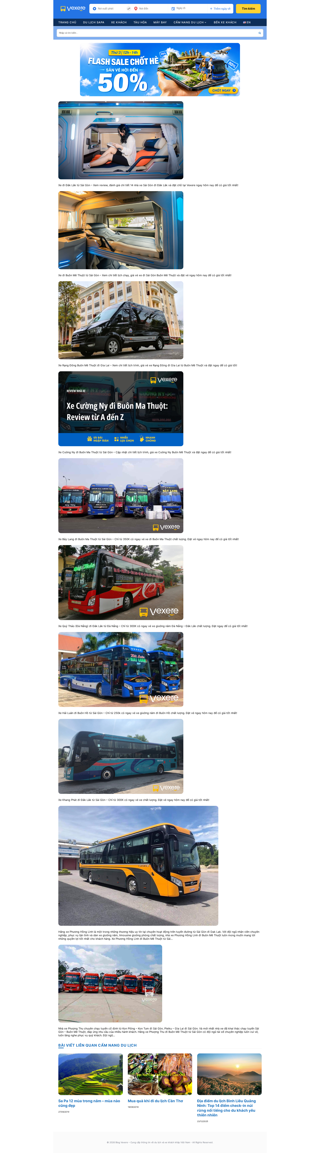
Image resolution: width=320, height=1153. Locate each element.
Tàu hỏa (140, 22)
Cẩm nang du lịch (189, 22)
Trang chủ (67, 22)
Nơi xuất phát (106, 8)
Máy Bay (160, 22)
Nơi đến (143, 8)
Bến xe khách (225, 22)
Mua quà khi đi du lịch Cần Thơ (155, 1101)
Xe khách (119, 22)
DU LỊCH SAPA (93, 22)
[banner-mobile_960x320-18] (160, 69)
